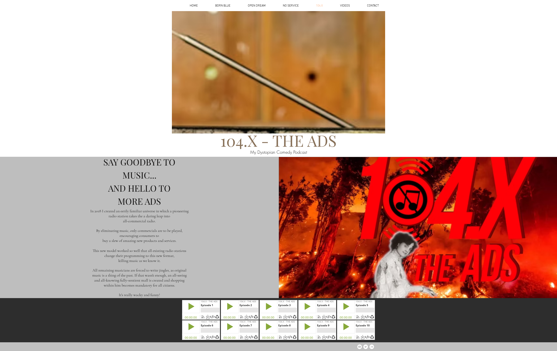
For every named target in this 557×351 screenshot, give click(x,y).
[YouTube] (359, 346)
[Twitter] (365, 346)
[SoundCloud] (371, 346)
